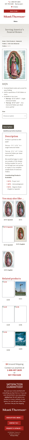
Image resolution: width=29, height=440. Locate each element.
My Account (19, 4)
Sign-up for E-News (13, 418)
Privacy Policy (14, 435)
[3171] (21, 209)
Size (3, 111)
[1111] (21, 288)
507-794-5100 (9, 4)
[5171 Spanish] (8, 234)
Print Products (11, 41)
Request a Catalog (13, 428)
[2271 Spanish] (8, 209)
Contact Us (13, 423)
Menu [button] (15, 21)
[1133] (8, 289)
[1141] (21, 314)
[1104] (21, 338)
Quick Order (14, 11)
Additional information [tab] (12, 131)
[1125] (8, 314)
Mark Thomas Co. (14, 16)
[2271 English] (8, 259)
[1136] (8, 339)
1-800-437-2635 (15, 2)
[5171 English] (21, 234)
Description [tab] (7, 127)
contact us (8, 397)
